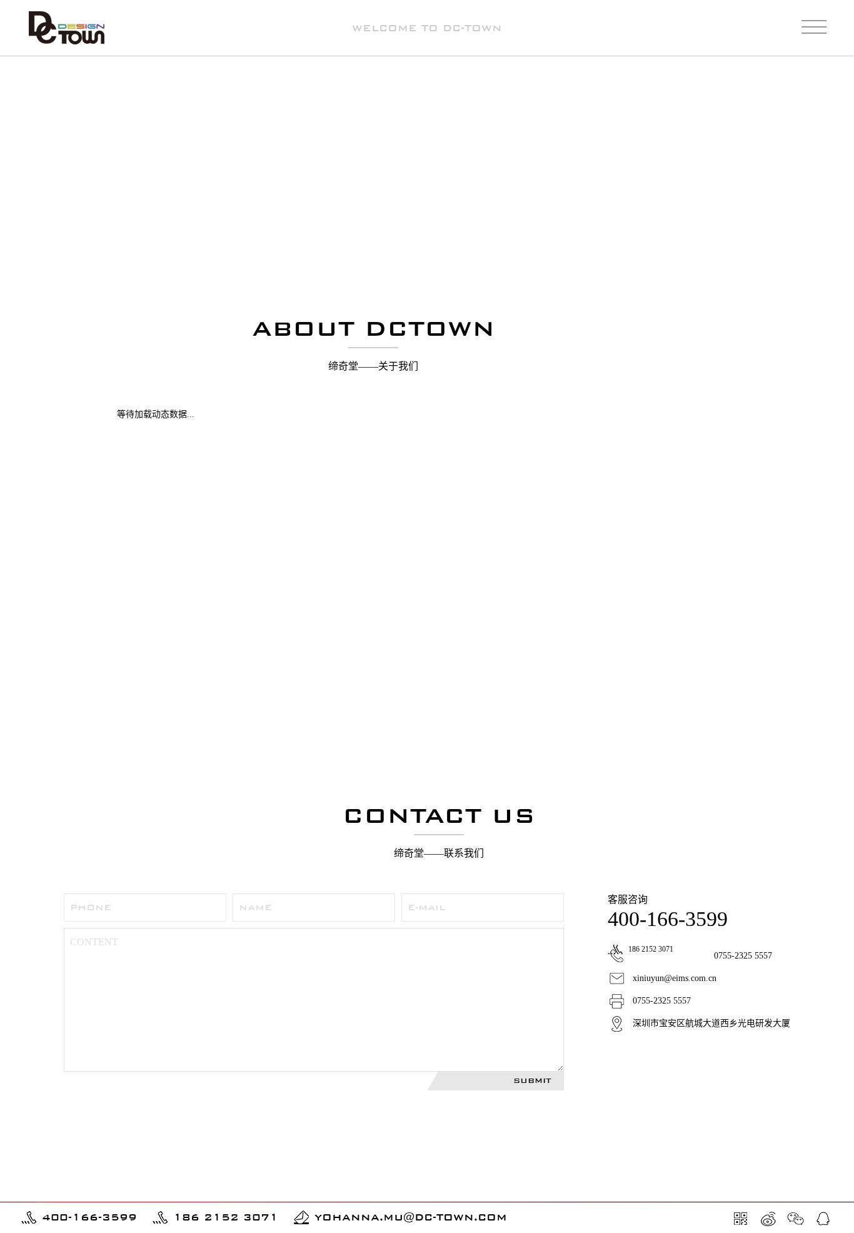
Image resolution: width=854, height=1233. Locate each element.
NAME (255, 907)
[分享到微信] (795, 1218)
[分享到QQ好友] (823, 1218)
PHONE (90, 907)
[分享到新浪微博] (768, 1218)
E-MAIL (427, 907)
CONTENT (94, 942)
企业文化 (772, 74)
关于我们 (727, 74)
